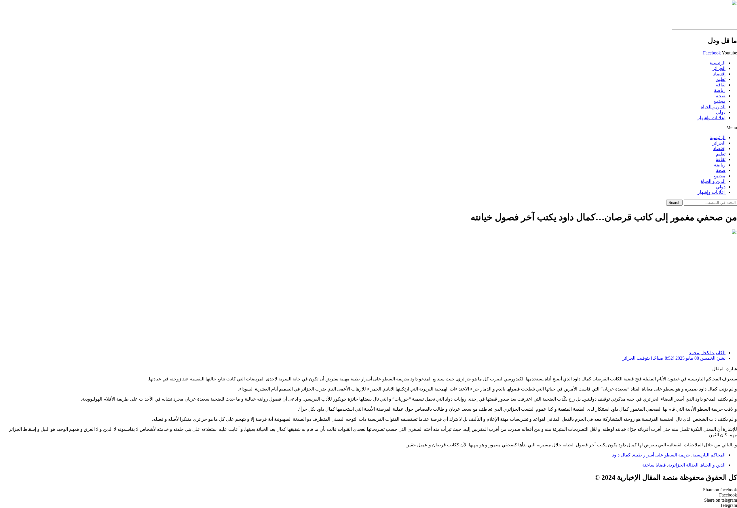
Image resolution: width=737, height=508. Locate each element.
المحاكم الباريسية (708, 454)
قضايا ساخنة (654, 464)
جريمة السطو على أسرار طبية (661, 454)
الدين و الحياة (713, 106)
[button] (368, 127)
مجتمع (719, 101)
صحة (720, 95)
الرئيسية (717, 62)
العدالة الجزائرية (683, 464)
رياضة (719, 90)
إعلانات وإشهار (711, 117)
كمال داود (621, 454)
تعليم (720, 79)
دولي (720, 112)
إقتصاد (719, 73)
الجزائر (719, 68)
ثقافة (720, 84)
